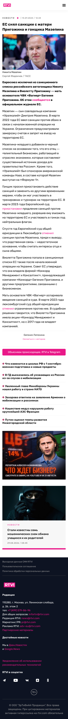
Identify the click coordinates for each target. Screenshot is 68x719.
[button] (64, 5)
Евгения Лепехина (34, 335)
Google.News (12, 648)
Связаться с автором (34, 339)
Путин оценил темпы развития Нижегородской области (24, 421)
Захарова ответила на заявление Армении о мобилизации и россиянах (33, 399)
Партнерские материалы (17, 630)
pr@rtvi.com (29, 622)
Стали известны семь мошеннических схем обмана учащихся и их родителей (28, 534)
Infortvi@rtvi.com (39, 614)
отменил (48, 233)
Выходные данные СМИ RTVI (17, 561)
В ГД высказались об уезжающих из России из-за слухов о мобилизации (33, 376)
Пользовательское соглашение (19, 566)
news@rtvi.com (31, 618)
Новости (8, 18)
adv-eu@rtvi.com (30, 626)
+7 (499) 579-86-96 (19, 610)
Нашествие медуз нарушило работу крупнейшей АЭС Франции (28, 410)
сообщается (41, 100)
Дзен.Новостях (18, 645)
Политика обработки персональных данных (26, 571)
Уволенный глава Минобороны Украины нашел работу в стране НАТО (30, 388)
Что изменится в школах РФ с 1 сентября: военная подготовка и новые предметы (31, 365)
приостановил (12, 208)
